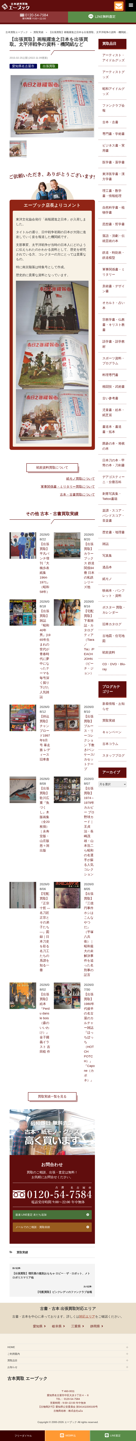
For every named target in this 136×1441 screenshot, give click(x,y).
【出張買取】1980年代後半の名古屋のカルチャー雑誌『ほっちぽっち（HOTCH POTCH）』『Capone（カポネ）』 (89, 1037)
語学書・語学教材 (113, 344)
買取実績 (38, 32)
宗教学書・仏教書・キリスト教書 (113, 325)
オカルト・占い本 (113, 305)
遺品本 (107, 567)
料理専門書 (110, 375)
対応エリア (87, 1316)
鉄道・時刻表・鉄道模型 (113, 255)
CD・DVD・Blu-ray (114, 666)
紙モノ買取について (80, 478)
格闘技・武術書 (113, 386)
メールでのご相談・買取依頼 (32, 1227)
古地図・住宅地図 (113, 638)
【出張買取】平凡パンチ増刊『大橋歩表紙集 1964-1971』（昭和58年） (45, 568)
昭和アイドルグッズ (113, 91)
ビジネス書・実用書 (113, 148)
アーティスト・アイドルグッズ (113, 57)
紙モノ (107, 579)
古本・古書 (110, 122)
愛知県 (37, 1326)
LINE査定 (115, 1435)
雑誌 (105, 544)
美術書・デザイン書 (113, 288)
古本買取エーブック (16, 32)
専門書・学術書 (113, 134)
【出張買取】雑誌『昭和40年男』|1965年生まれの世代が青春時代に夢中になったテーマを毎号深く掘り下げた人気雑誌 (45, 654)
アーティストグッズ (113, 74)
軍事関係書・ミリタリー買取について (68, 486)
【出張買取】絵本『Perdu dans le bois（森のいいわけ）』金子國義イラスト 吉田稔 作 (45, 1023)
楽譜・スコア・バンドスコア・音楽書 (113, 516)
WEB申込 (70, 1435)
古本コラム (110, 744)
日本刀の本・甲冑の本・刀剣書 (113, 463)
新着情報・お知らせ (113, 706)
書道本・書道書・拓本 (111, 429)
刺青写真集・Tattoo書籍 (111, 496)
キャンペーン (111, 732)
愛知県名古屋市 (23, 66)
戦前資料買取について (52, 467)
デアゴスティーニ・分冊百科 (113, 479)
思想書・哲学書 (113, 224)
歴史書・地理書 (113, 532)
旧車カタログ (111, 624)
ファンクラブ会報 (113, 108)
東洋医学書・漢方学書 (113, 176)
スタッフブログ (113, 755)
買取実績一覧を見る (52, 1096)
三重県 (76, 1326)
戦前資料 (108, 652)
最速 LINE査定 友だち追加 (31, 1214)
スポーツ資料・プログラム (113, 361)
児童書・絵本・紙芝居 (113, 412)
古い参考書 (110, 398)
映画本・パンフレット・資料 (113, 593)
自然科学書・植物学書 (113, 210)
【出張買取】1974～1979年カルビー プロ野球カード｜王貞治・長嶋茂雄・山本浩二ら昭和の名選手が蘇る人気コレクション (89, 831)
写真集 (107, 555)
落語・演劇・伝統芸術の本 (113, 238)
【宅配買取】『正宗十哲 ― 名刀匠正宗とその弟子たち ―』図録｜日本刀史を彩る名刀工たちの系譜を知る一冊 (45, 932)
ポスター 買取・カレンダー (114, 610)
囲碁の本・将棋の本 (113, 446)
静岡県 (95, 1326)
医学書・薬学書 (113, 162)
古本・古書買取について (77, 494)
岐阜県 (57, 1326)
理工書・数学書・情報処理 (111, 193)
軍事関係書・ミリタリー (113, 272)
